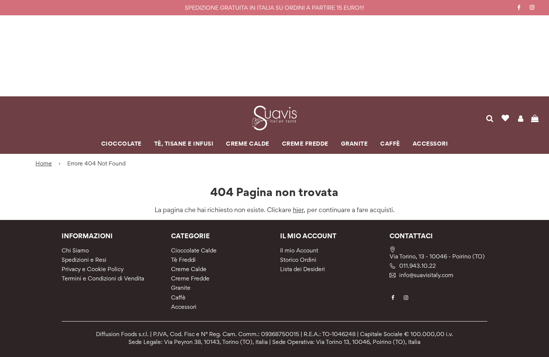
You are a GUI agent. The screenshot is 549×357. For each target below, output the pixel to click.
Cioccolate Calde (194, 250)
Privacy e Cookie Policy (93, 269)
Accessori (183, 306)
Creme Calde (189, 269)
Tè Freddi (183, 259)
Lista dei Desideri (302, 269)
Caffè (178, 297)
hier (298, 210)
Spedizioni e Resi (84, 259)
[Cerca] (489, 117)
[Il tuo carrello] (535, 117)
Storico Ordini (298, 259)
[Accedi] (520, 117)
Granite (180, 287)
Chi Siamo (75, 250)
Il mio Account (299, 250)
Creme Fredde (190, 278)
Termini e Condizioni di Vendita (103, 278)
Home (43, 163)
